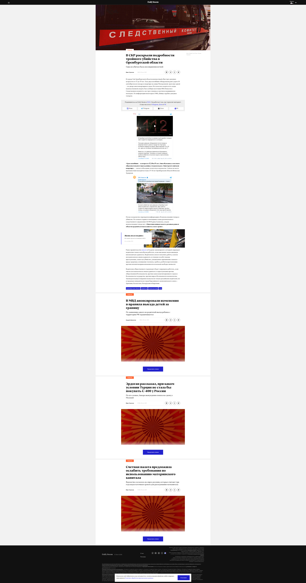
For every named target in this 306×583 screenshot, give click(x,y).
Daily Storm (153, 2)
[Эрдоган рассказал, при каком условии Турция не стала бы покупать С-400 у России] (166, 403)
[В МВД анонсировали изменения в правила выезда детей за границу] (166, 320)
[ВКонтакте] (159, 553)
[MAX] (165, 553)
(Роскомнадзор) (174, 550)
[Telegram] (152, 553)
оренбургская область (133, 288)
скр (160, 288)
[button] (9, 3)
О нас (142, 553)
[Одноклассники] (162, 553)
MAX (148, 102)
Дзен (160, 104)
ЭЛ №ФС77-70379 (192, 550)
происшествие (153, 288)
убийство (144, 288)
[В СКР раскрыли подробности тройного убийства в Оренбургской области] (166, 72)
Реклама (143, 556)
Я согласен (184, 577)
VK (165, 104)
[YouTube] (156, 553)
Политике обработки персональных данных (139, 578)
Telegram (155, 104)
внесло (144, 250)
